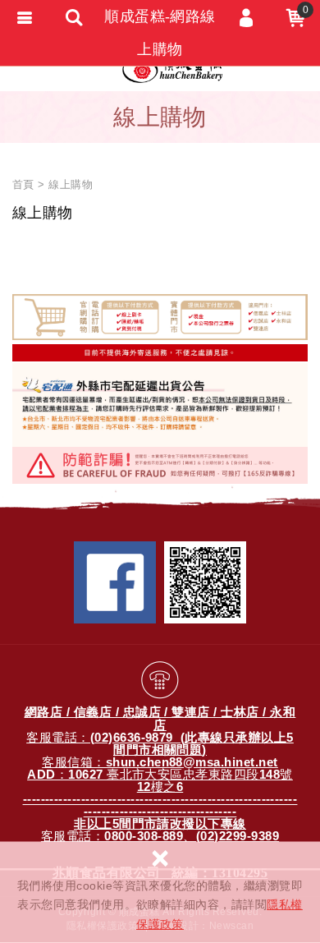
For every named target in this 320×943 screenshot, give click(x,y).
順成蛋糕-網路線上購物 (160, 33)
